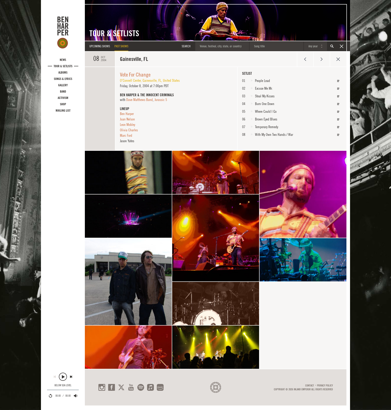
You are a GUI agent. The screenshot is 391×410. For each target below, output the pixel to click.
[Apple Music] (150, 387)
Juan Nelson (127, 119)
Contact (309, 385)
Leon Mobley (127, 124)
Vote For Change (135, 74)
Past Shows (121, 46)
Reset (341, 46)
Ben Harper (127, 114)
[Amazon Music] (160, 387)
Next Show (321, 59)
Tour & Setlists (63, 66)
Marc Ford (126, 135)
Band (63, 91)
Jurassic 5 (161, 100)
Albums (62, 72)
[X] (121, 387)
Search (332, 46)
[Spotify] (140, 387)
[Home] (63, 32)
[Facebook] (111, 387)
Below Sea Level (63, 385)
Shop (63, 104)
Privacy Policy (325, 385)
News (63, 60)
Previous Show (305, 59)
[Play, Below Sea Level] (63, 377)
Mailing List (63, 110)
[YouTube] (131, 387)
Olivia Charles (129, 130)
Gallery (63, 85)
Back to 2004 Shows (338, 59)
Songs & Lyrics (63, 79)
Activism (63, 98)
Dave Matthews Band (139, 100)
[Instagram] (101, 387)
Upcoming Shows (99, 46)
